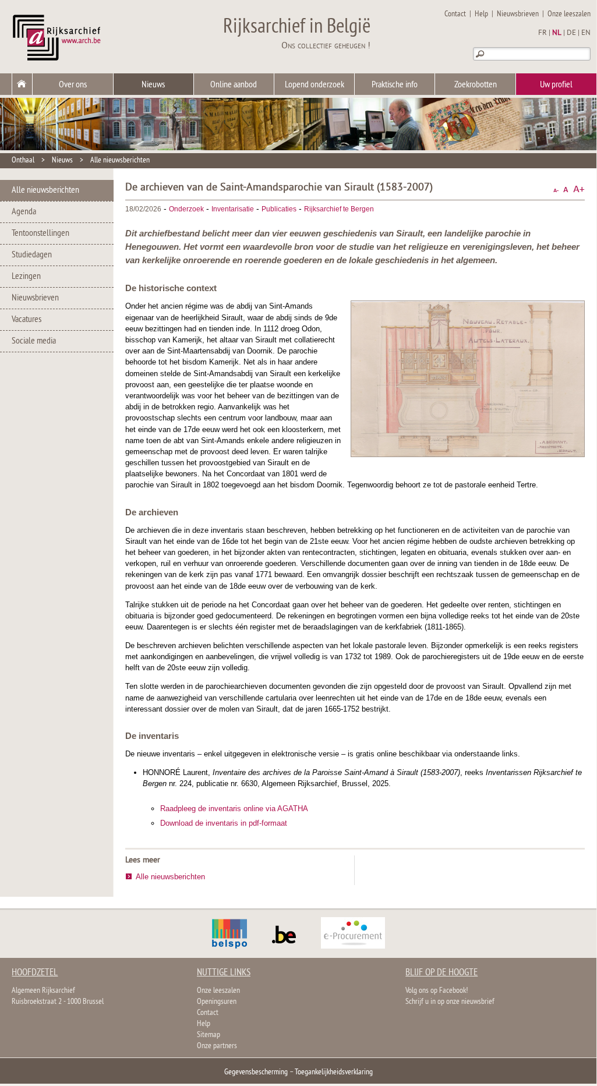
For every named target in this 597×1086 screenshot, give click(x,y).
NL (556, 33)
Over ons (73, 85)
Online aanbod (233, 85)
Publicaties (279, 209)
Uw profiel (556, 85)
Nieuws (153, 85)
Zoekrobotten (475, 85)
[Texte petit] (556, 189)
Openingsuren (216, 1001)
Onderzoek (186, 209)
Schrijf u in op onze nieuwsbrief (449, 1001)
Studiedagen (32, 255)
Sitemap (208, 1035)
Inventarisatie (232, 209)
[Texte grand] (579, 189)
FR (542, 33)
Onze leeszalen (569, 14)
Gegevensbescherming (256, 1072)
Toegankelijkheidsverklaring (334, 1072)
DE (571, 33)
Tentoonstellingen (40, 233)
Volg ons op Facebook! (436, 990)
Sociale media (34, 341)
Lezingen (26, 276)
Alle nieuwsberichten (120, 160)
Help (481, 14)
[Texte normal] (565, 189)
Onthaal (23, 160)
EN (586, 33)
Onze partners (217, 1046)
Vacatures (26, 320)
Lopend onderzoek (314, 85)
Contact (455, 14)
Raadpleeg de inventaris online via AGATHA (234, 808)
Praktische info (395, 85)
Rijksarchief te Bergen (339, 209)
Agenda (24, 212)
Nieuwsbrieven (518, 14)
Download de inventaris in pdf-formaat (223, 823)
